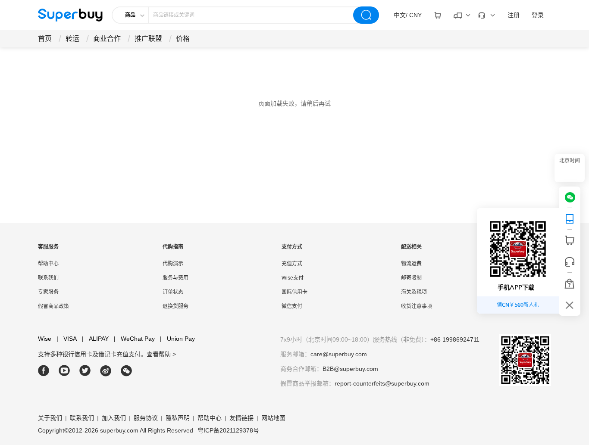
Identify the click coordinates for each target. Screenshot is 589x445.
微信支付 (292, 306)
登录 (538, 15)
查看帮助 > (161, 354)
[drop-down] (437, 15)
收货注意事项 (416, 306)
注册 (514, 15)
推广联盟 (148, 38)
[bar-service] (569, 262)
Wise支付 (293, 278)
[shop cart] (569, 240)
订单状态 (173, 292)
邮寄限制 (411, 278)
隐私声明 (178, 417)
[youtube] (64, 371)
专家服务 (48, 292)
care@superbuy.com (338, 354)
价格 (183, 38)
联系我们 (48, 278)
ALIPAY (95, 338)
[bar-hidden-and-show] (569, 305)
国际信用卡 (294, 292)
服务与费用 (175, 278)
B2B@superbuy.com (350, 368)
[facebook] (44, 371)
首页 (45, 38)
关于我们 (50, 417)
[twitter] (85, 371)
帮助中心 (48, 264)
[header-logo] (70, 15)
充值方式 (292, 264)
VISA (66, 338)
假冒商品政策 (53, 306)
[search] (366, 15)
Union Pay (177, 338)
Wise (44, 338)
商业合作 (107, 38)
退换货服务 (175, 306)
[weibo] (106, 371)
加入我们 (114, 417)
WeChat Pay (134, 338)
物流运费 (411, 264)
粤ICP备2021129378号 (228, 430)
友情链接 (241, 417)
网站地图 (273, 417)
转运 (72, 38)
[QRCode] (569, 219)
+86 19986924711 (454, 339)
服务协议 (146, 417)
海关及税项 (414, 292)
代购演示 (173, 264)
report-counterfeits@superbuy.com (382, 383)
